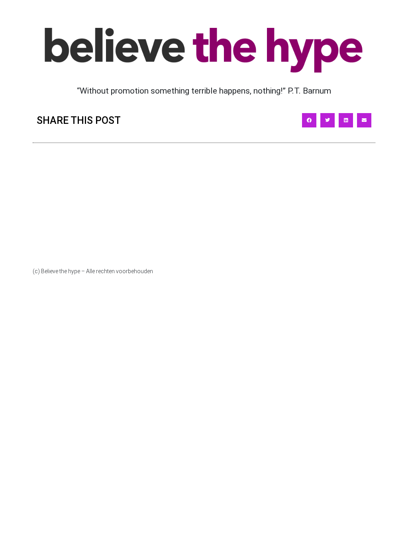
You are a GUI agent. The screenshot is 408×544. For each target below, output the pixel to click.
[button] (309, 120)
